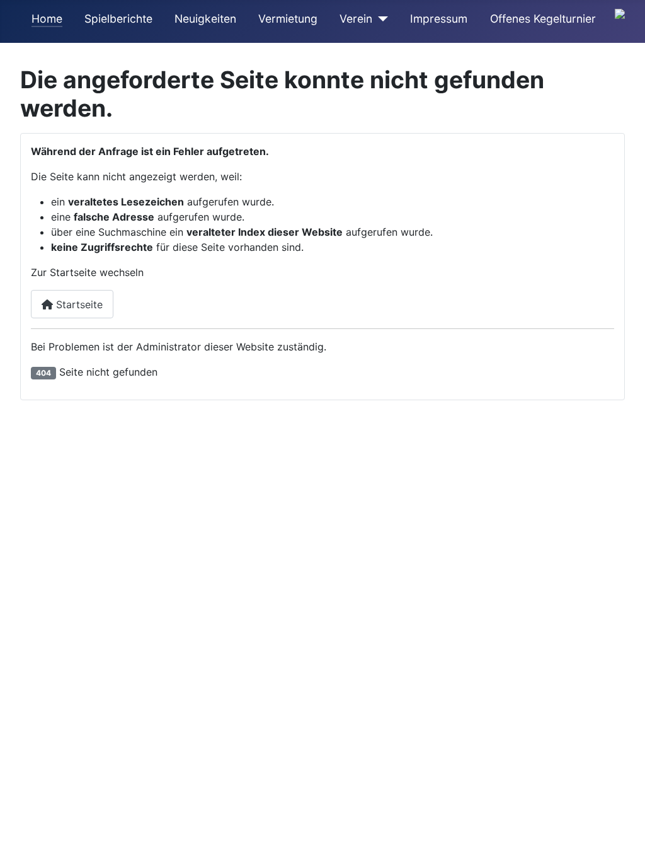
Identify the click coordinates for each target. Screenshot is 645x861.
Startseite (78, 304)
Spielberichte (118, 18)
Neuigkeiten (205, 18)
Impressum (438, 18)
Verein (356, 18)
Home (46, 18)
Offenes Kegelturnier (543, 18)
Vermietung (287, 18)
